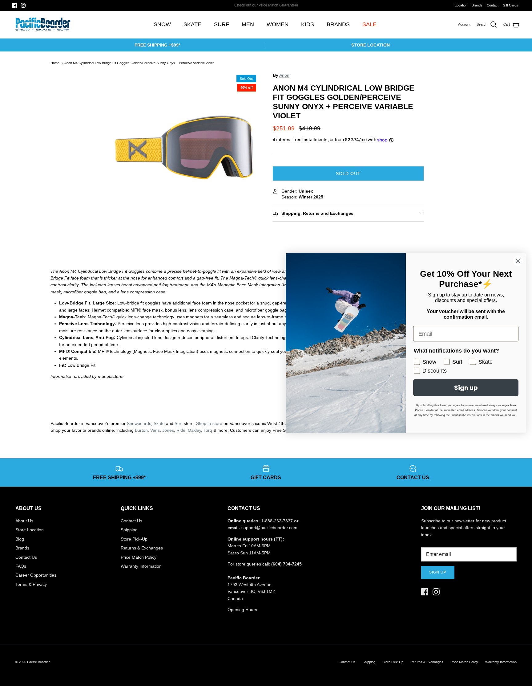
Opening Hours (242, 609)
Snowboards (139, 423)
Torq (208, 430)
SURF (221, 24)
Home (54, 63)
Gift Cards (510, 5)
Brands (477, 5)
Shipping (129, 529)
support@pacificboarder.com (269, 527)
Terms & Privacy (31, 584)
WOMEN (277, 24)
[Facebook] (14, 5)
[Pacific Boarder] (42, 24)
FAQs (20, 566)
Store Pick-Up (134, 539)
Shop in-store (209, 423)
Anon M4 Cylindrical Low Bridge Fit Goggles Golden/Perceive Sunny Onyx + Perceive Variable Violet (139, 63)
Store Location (29, 529)
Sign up (437, 572)
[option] (183, 147)
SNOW (162, 24)
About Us (24, 520)
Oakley (194, 430)
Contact (492, 5)
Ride (180, 430)
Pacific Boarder (38, 662)
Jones (168, 430)
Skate (159, 423)
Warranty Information (141, 566)
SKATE (192, 24)
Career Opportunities (35, 575)
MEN (248, 24)
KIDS (307, 24)
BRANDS (338, 24)
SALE (369, 24)
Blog (19, 539)
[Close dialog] (518, 260)
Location (461, 5)
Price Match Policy (138, 557)
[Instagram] (23, 5)
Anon (284, 75)
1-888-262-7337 (277, 520)
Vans (155, 430)
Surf (179, 423)
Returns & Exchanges (142, 547)
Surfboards (286, 6)
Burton (141, 430)
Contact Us (26, 557)
